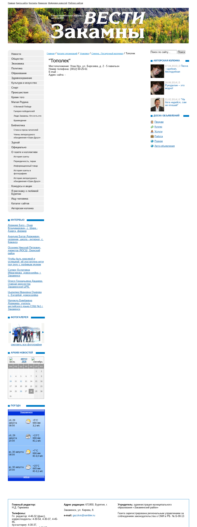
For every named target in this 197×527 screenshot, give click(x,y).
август (24, 358)
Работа (158, 136)
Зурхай (15, 142)
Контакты (33, 3)
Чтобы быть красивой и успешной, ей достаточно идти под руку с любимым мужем (26, 261)
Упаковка (84, 53)
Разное (158, 141)
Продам (159, 121)
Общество (17, 58)
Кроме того (17, 97)
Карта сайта (22, 3)
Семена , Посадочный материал (107, 53)
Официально (18, 147)
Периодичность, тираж (25, 161)
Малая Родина (19, 102)
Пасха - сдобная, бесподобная (176, 68)
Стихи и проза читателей (26, 130)
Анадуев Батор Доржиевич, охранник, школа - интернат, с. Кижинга (25, 239)
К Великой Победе (22, 106)
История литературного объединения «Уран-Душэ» (27, 179)
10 (11, 381)
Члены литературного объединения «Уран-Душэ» (27, 136)
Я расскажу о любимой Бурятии (24, 192)
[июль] (12, 360)
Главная (11, 3)
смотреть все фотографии (26, 344)
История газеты (21, 156)
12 (21, 381)
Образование (19, 73)
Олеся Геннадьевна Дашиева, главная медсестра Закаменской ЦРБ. (25, 284)
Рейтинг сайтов (75, 3)
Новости (16, 54)
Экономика (17, 63)
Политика (16, 68)
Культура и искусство (24, 82)
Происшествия (19, 92)
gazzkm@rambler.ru (84, 515)
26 (21, 391)
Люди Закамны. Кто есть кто (27, 116)
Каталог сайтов (20, 203)
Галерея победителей (24, 111)
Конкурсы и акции (21, 186)
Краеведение (20, 120)
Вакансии (42, 3)
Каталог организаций (67, 53)
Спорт (14, 87)
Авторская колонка (22, 208)
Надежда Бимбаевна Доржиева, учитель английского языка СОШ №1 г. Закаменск (25, 305)
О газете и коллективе (24, 152)
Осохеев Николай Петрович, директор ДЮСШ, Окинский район (24, 250)
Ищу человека (19, 198)
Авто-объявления (164, 145)
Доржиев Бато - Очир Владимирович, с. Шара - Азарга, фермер (23, 228)
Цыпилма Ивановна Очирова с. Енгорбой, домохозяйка (25, 293)
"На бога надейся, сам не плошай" (175, 102)
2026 (24, 361)
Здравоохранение (21, 78)
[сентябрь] (37, 360)
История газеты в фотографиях (22, 172)
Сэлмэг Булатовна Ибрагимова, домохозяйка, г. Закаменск (24, 272)
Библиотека (18, 125)
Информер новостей (57, 3)
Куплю (158, 126)
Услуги (158, 131)
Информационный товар (26, 166)
